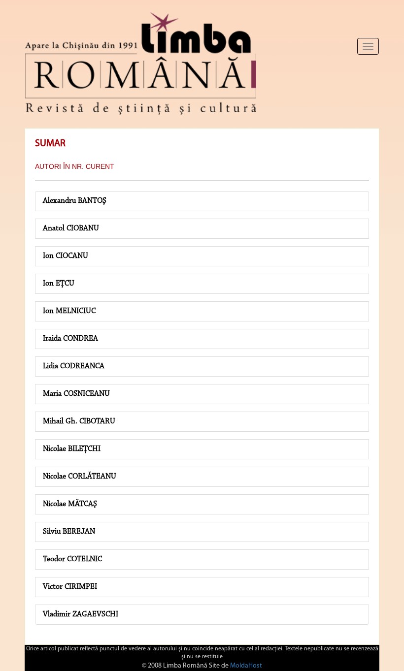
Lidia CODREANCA (73, 366)
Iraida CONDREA (70, 339)
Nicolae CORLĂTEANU (79, 476)
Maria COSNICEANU (76, 394)
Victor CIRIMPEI (70, 587)
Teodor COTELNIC (72, 559)
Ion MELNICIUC (69, 311)
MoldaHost (246, 666)
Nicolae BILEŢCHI (72, 449)
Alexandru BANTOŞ (74, 201)
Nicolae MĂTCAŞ (70, 504)
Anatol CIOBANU (71, 228)
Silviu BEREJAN (69, 532)
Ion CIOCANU (65, 256)
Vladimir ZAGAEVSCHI (80, 614)
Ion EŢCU (58, 284)
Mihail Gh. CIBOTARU (79, 421)
